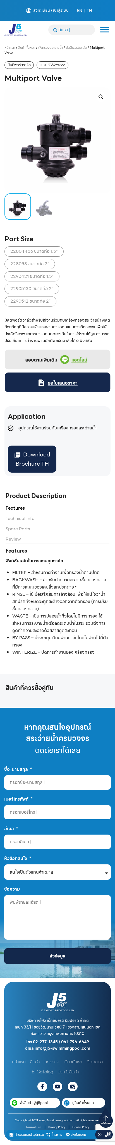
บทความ (51, 1061)
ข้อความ (12, 889)
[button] (101, 97)
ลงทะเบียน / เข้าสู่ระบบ (51, 10)
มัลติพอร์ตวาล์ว (76, 47)
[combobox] (71, 30)
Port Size (19, 239)
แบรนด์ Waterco (52, 65)
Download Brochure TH (33, 459)
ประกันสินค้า (68, 1071)
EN (79, 11)
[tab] (15, 508)
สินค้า (35, 1061)
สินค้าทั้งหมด (26, 47)
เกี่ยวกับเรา (73, 1061)
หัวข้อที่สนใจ (16, 858)
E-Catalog (42, 1071)
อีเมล (9, 828)
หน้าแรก (9, 47)
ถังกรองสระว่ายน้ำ (50, 47)
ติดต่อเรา (95, 1061)
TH (89, 11)
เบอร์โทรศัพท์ (17, 799)
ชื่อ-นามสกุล (16, 769)
